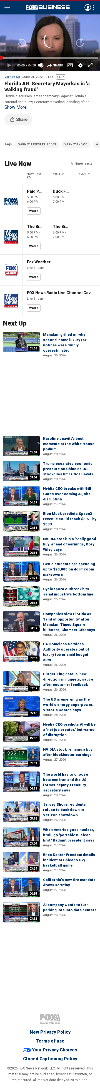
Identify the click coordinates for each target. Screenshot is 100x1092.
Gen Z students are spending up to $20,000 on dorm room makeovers (69, 569)
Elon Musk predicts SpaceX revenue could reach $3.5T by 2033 (69, 519)
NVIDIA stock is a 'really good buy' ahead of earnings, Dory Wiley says (69, 544)
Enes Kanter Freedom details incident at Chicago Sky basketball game (69, 860)
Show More (15, 107)
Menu (7, 7)
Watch (34, 211)
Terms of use (50, 1041)
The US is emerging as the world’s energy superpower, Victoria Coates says (68, 704)
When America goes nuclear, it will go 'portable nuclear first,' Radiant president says (68, 835)
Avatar (87, 7)
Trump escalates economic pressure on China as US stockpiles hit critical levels (68, 468)
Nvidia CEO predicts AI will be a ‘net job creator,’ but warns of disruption (69, 729)
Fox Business (48, 7)
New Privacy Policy (50, 1032)
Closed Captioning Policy (50, 1058)
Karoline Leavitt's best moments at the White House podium (68, 443)
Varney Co (12, 77)
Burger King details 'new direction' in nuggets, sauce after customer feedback (68, 679)
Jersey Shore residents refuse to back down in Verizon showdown (64, 809)
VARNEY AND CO (76, 144)
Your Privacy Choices (54, 1050)
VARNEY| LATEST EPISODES (37, 144)
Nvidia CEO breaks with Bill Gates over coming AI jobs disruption (67, 494)
